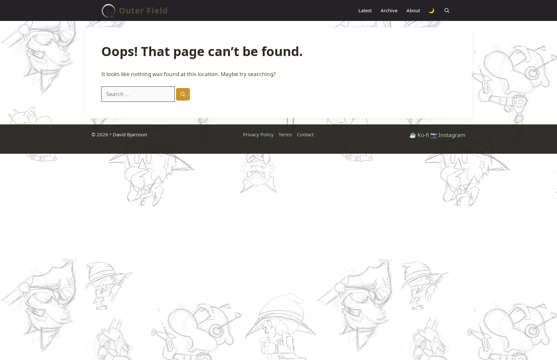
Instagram (451, 135)
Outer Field (143, 10)
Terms (285, 134)
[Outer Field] (108, 10)
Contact (305, 134)
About (413, 10)
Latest (365, 10)
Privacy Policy (258, 134)
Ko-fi (423, 135)
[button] (447, 10)
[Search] (183, 94)
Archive (389, 10)
